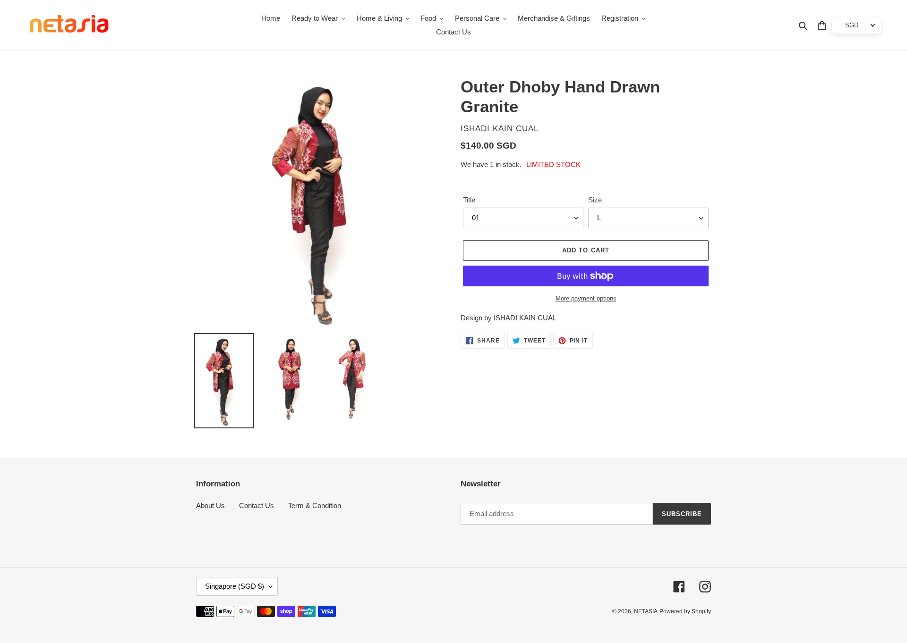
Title (469, 200)
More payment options (586, 298)
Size (595, 200)
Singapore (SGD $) (234, 586)
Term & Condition (314, 505)
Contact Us (256, 505)
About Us (210, 505)
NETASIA (646, 611)
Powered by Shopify (685, 611)
